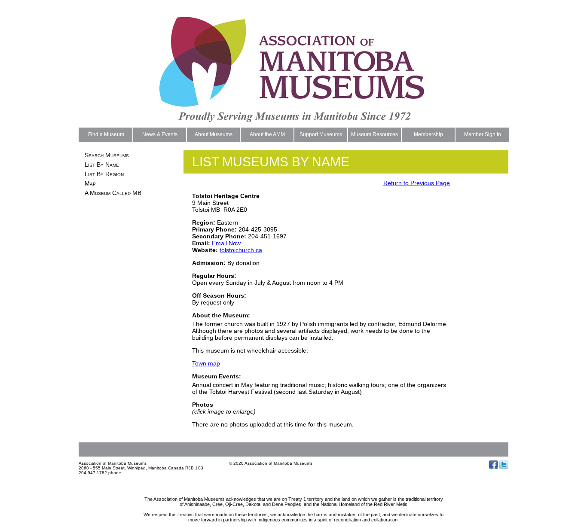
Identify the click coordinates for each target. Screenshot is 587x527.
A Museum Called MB (113, 192)
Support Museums (321, 134)
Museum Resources (374, 134)
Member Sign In (482, 134)
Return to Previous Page (416, 183)
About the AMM (267, 134)
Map (90, 183)
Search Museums (107, 155)
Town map (206, 363)
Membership (428, 134)
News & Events (159, 134)
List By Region (104, 174)
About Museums (213, 134)
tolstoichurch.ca (241, 250)
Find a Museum (106, 134)
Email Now (226, 243)
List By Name (102, 164)
